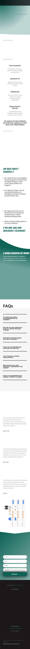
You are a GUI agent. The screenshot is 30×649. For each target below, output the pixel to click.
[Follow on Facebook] (13, 633)
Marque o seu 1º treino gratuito (14, 265)
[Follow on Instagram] (16, 633)
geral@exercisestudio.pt (15, 628)
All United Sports (16, 644)
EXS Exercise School (18, 585)
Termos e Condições (7, 640)
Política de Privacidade (16, 640)
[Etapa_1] (15, 161)
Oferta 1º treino (14, 28)
